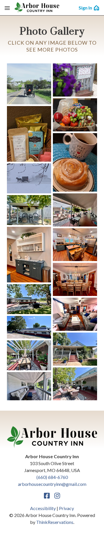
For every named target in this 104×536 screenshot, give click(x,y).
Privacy (66, 508)
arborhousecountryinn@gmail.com (52, 484)
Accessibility (43, 508)
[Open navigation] (7, 8)
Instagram (57, 496)
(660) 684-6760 (52, 477)
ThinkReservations (54, 522)
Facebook (47, 496)
